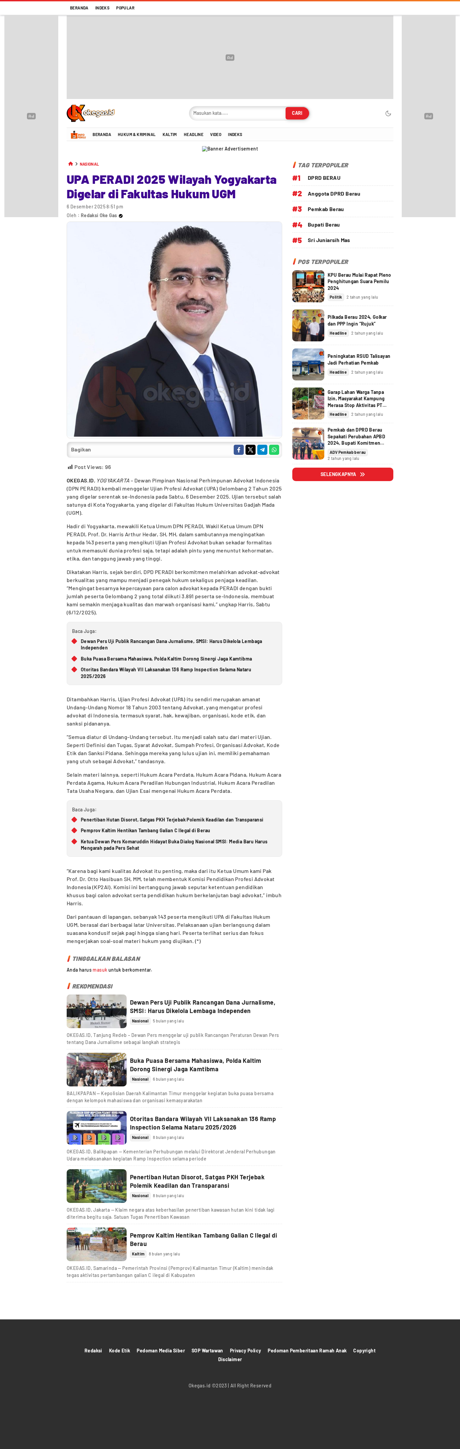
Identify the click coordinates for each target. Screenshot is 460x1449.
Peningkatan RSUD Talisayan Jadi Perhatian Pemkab (359, 359)
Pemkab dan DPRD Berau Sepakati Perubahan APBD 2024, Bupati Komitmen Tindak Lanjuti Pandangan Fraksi (356, 443)
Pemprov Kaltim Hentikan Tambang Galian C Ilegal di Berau (145, 830)
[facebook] (239, 450)
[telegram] (262, 450)
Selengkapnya (338, 474)
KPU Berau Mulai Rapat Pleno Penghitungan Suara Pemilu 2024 (359, 281)
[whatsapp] (274, 450)
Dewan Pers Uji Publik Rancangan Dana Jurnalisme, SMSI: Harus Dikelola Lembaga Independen (171, 644)
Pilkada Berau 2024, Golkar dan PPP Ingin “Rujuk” (357, 320)
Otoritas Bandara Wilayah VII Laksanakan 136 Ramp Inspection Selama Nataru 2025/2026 (166, 673)
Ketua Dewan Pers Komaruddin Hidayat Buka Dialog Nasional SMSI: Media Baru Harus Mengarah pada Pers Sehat (174, 845)
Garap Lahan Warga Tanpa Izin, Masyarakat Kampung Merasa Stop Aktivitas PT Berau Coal (356, 402)
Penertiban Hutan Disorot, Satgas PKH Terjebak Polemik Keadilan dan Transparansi (172, 819)
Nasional (89, 164)
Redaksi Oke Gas (99, 215)
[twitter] (250, 450)
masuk (100, 970)
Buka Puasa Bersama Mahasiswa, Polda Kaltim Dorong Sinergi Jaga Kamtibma (166, 659)
